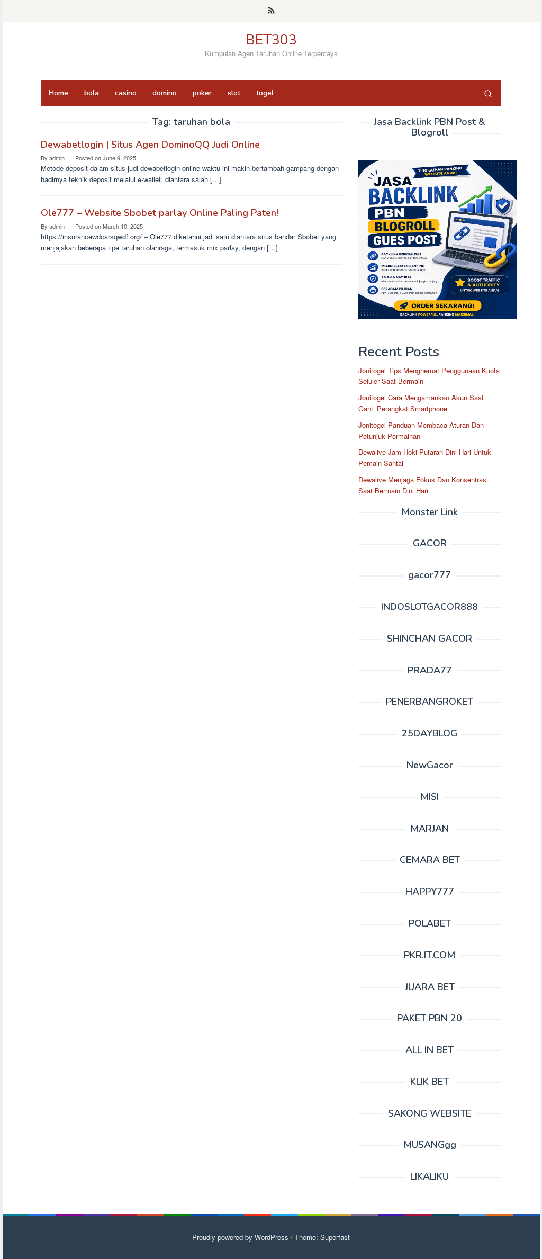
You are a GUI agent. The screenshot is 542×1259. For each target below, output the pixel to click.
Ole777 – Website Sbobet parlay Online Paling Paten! (159, 212)
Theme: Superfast (322, 1237)
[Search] (488, 93)
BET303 (271, 40)
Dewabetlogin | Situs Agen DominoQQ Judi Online (150, 144)
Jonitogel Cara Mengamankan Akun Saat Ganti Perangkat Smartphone (421, 402)
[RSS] (271, 11)
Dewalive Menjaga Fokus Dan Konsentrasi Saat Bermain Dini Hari (423, 485)
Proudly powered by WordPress (240, 1237)
